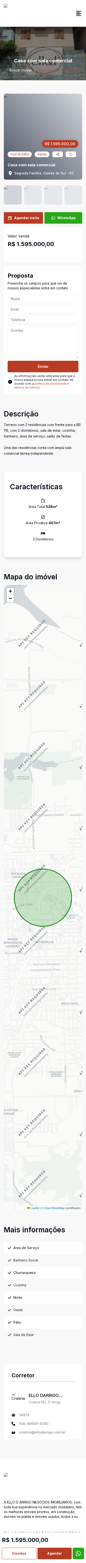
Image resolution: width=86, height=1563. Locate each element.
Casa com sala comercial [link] (57, 70)
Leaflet (34, 1208)
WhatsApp (66, 218)
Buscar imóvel (21, 70)
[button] (10, 591)
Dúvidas (19, 1553)
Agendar (54, 1553)
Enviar (43, 366)
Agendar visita (26, 218)
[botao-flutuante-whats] (78, 1553)
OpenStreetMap (54, 1208)
